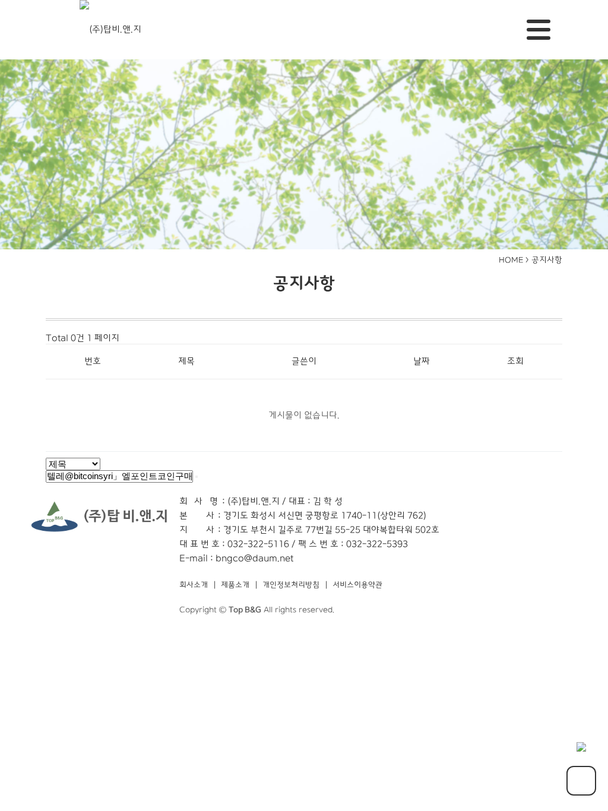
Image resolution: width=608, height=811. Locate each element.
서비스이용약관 (357, 585)
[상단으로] (581, 781)
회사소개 (193, 585)
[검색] (196, 477)
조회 (515, 361)
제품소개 (235, 585)
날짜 (421, 361)
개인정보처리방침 (290, 585)
